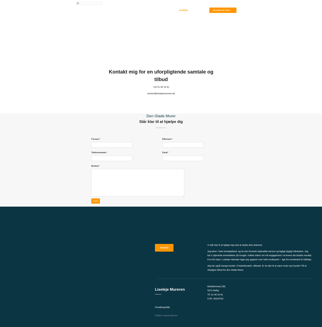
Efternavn (167, 139)
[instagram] (212, 302)
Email (165, 152)
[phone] (220, 302)
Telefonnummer (99, 152)
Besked (95, 166)
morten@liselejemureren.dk (161, 93)
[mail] (216, 302)
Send (95, 201)
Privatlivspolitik (162, 307)
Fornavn (96, 139)
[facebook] (208, 302)
